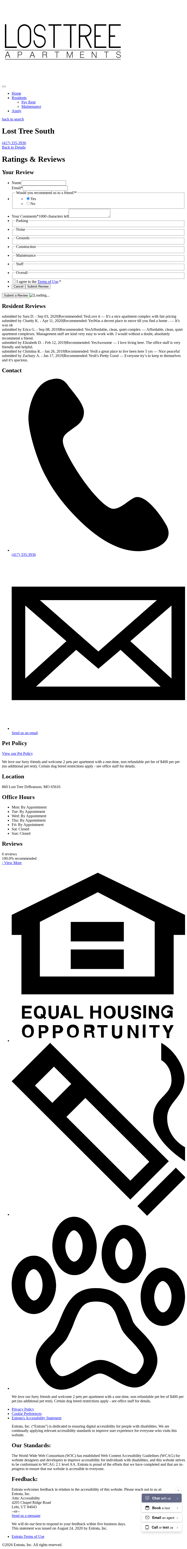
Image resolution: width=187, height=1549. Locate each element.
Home (16, 93)
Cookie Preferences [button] (27, 1414)
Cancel (18, 286)
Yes (33, 199)
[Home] (63, 81)
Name (16, 183)
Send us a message (26, 1516)
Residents (19, 98)
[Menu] (4, 86)
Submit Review (37, 286)
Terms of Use (47, 282)
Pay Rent (28, 102)
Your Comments (25, 216)
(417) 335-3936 (14, 143)
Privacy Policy (23, 1409)
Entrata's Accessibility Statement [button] (36, 1418)
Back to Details (14, 147)
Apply (16, 111)
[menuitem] (98, 93)
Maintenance (31, 106)
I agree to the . (39, 282)
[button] (98, 1040)
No (32, 204)
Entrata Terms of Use (28, 1536)
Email (17, 188)
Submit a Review (16, 295)
